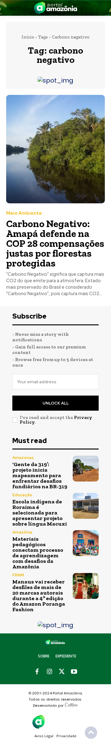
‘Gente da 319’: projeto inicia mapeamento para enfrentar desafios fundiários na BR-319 (39, 475)
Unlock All (56, 403)
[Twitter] (61, 672)
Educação (22, 495)
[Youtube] (74, 672)
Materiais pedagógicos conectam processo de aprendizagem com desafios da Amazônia (37, 552)
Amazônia (22, 532)
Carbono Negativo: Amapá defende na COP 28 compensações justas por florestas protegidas (55, 243)
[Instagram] (49, 672)
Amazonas (23, 458)
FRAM (18, 575)
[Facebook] (37, 672)
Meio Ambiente (24, 213)
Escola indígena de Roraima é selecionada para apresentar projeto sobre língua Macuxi (39, 512)
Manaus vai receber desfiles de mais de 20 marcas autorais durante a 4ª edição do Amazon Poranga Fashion (38, 595)
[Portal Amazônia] (55, 8)
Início (28, 37)
